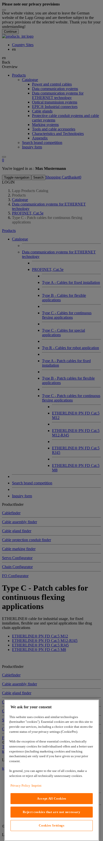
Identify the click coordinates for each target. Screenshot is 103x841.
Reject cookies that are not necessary (51, 812)
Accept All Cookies (51, 798)
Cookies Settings (51, 825)
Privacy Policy (20, 785)
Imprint (37, 785)
